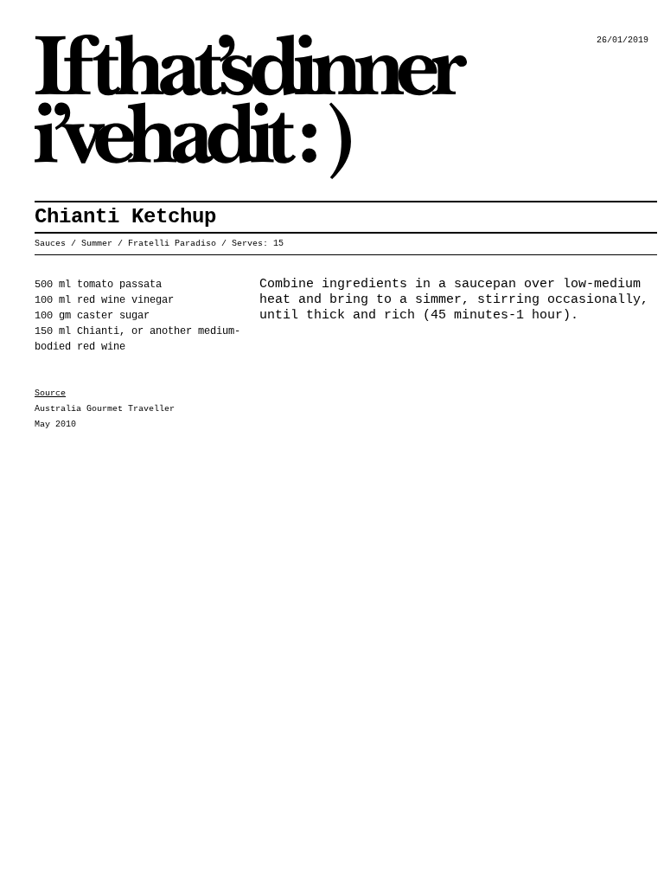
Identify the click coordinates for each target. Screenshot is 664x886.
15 (278, 243)
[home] (259, 107)
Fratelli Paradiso (172, 243)
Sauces (50, 243)
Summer (96, 243)
